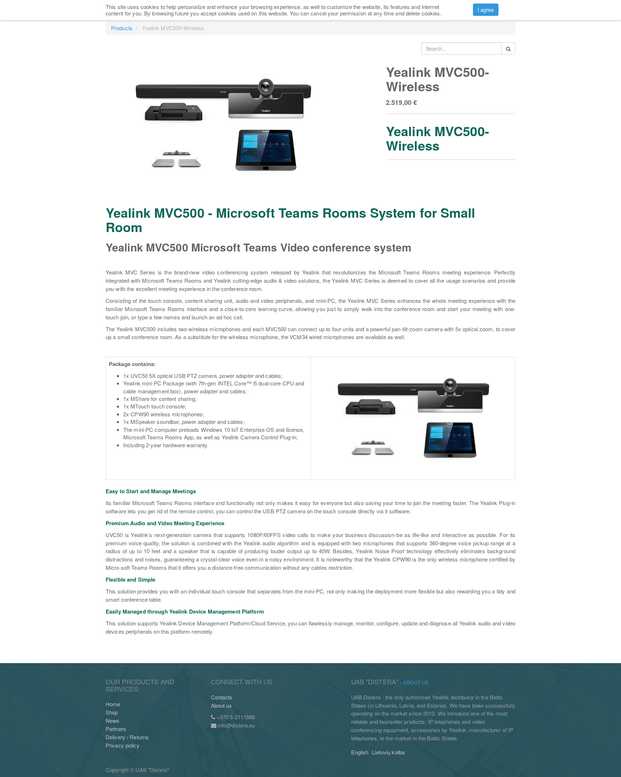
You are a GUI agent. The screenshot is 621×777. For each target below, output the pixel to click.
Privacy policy (122, 745)
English (360, 752)
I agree (486, 9)
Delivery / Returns (127, 737)
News (112, 720)
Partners (116, 728)
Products (122, 28)
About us (221, 705)
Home (113, 704)
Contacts (222, 697)
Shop (112, 712)
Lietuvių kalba (388, 752)
